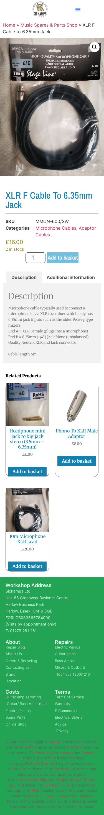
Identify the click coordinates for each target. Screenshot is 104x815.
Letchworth (63, 752)
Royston (89, 752)
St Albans (74, 747)
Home (9, 25)
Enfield (33, 790)
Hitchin (26, 779)
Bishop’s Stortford (41, 763)
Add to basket (63, 257)
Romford (20, 769)
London (50, 785)
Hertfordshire (25, 747)
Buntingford (44, 779)
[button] (78, 9)
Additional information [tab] (71, 277)
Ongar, (62, 779)
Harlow (54, 742)
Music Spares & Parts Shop (49, 25)
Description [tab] (24, 277)
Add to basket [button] (27, 471)
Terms (62, 692)
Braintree (61, 769)
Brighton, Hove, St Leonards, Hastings (60, 796)
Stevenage (41, 752)
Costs (13, 692)
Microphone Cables (55, 228)
